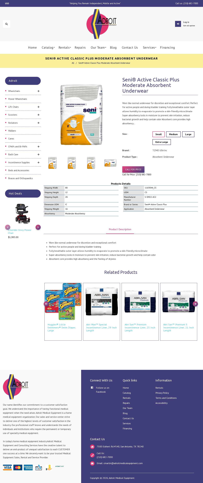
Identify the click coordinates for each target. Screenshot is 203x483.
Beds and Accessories (18, 170)
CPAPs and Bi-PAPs (17, 146)
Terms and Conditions (166, 397)
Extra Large (161, 141)
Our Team (127, 408)
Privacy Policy (162, 392)
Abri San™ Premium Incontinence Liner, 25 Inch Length (140, 327)
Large (188, 134)
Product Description (120, 229)
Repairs (126, 402)
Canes (11, 138)
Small (158, 134)
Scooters (12, 114)
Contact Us (128, 418)
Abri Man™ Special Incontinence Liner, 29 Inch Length (101, 327)
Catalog (127, 392)
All (73, 63)
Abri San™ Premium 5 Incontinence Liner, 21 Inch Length (178, 327)
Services (127, 423)
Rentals (126, 397)
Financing (127, 428)
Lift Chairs (13, 106)
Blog (125, 413)
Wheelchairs (14, 90)
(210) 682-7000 (190, 3)
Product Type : (130, 156)
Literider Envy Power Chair (20, 231)
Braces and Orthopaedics (20, 178)
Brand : (126, 150)
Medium (173, 134)
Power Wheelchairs (17, 98)
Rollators (13, 122)
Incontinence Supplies (19, 162)
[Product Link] (79, 283)
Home (126, 387)
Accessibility (161, 402)
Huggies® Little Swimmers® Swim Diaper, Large (62, 327)
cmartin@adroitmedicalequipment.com (123, 463)
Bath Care (13, 154)
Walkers (12, 130)
